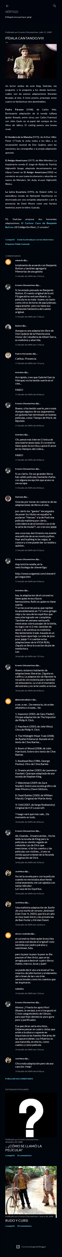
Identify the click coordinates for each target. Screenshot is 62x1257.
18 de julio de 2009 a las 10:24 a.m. (30, 924)
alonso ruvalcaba (22, 933)
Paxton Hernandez (23, 354)
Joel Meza (19, 871)
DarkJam (19, 497)
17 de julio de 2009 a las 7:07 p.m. (29, 276)
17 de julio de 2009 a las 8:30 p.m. (29, 394)
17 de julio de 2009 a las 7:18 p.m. (29, 316)
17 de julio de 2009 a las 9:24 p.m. (29, 581)
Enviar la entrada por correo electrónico (35, 239)
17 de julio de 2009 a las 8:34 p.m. (29, 425)
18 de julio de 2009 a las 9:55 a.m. (29, 893)
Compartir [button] (10, 239)
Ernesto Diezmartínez (25, 285)
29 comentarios (24, 1226)
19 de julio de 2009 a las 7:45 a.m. (29, 1049)
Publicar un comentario (19, 1078)
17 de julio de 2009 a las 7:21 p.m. (29, 363)
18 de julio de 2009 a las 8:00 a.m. (29, 690)
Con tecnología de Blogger (33, 1246)
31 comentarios (24, 1155)
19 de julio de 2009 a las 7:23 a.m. (29, 993)
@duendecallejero (23, 699)
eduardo (19, 260)
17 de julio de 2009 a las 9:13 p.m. (29, 550)
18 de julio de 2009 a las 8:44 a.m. (29, 822)
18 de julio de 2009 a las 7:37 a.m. (29, 656)
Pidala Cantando (22, 244)
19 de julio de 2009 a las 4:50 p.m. (29, 1071)
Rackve (18, 326)
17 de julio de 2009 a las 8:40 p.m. (29, 488)
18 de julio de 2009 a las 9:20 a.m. (29, 862)
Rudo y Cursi (16, 1220)
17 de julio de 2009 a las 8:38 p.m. (29, 460)
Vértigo (11, 12)
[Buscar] (55, 5)
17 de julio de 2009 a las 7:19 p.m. (29, 344)
